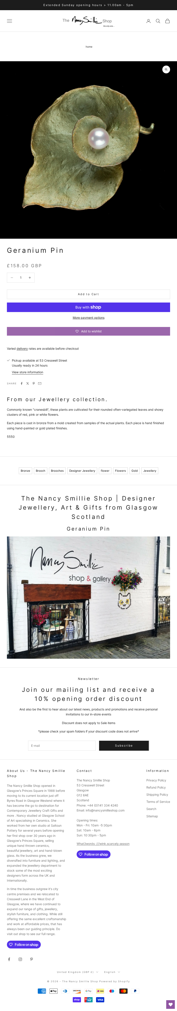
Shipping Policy (157, 794)
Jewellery (149, 470)
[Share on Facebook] (21, 383)
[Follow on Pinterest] (31, 959)
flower (105, 470)
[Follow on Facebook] (9, 959)
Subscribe (124, 745)
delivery (22, 348)
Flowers (120, 470)
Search (151, 809)
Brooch (40, 470)
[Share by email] (39, 383)
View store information (27, 372)
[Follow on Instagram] (20, 959)
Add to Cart (88, 294)
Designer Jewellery (82, 470)
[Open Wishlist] (170, 1004)
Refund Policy (156, 787)
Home (89, 46)
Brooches (57, 470)
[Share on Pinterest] (33, 383)
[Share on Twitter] (27, 383)
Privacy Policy (156, 780)
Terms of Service (158, 801)
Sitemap (152, 816)
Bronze (25, 470)
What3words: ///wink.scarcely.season (103, 843)
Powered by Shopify (114, 981)
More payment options (88, 317)
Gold (134, 470)
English (110, 972)
